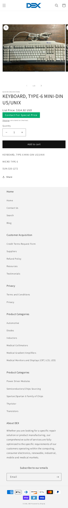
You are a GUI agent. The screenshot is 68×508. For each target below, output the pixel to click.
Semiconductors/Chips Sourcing (24, 388)
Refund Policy (14, 258)
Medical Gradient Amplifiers (21, 352)
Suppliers (12, 251)
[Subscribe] (57, 477)
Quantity (6, 125)
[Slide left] (26, 85)
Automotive (13, 322)
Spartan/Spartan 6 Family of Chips (25, 396)
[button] (4, 5)
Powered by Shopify (38, 504)
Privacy (10, 302)
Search (10, 215)
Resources (12, 266)
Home (10, 200)
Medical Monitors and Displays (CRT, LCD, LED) (31, 360)
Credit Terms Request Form (21, 243)
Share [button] (9, 176)
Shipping (5, 120)
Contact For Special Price (21, 115)
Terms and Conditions (18, 294)
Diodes (10, 330)
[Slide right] (41, 85)
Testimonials (13, 273)
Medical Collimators (17, 345)
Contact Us (12, 207)
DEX (29, 504)
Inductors (12, 337)
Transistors (12, 411)
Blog (9, 222)
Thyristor (11, 403)
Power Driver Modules (18, 381)
